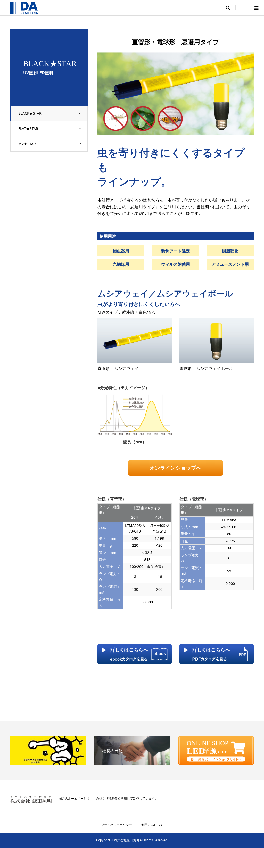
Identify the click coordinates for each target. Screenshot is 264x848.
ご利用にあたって (150, 824)
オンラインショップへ (175, 467)
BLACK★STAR (30, 113)
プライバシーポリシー (116, 824)
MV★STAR (27, 143)
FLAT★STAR (28, 128)
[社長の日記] (132, 763)
